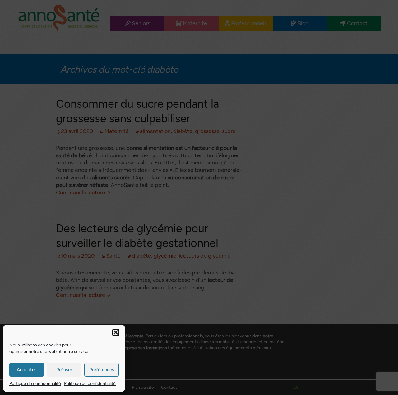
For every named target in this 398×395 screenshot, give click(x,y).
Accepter (26, 370)
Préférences (101, 370)
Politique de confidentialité (35, 383)
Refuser (64, 370)
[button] (116, 332)
